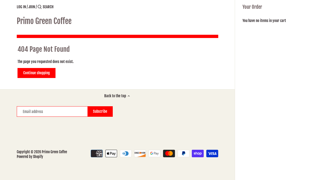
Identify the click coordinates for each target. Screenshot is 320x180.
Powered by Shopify (30, 156)
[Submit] (40, 7)
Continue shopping (36, 72)
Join (31, 6)
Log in (21, 6)
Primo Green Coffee (44, 21)
